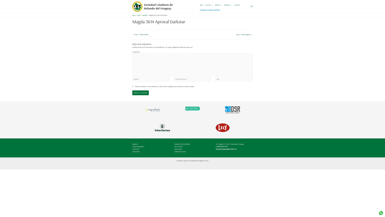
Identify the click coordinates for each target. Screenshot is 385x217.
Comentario (136, 52)
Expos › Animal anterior (141, 34)
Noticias (217, 5)
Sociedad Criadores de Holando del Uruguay (158, 6)
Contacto (237, 5)
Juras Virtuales (178, 146)
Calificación (135, 149)
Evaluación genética (138, 146)
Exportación (136, 152)
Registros (135, 144)
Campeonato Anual (180, 152)
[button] (212, 5)
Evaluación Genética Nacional (209, 10)
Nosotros (227, 5)
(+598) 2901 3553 (222, 146)
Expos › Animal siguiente (244, 34)
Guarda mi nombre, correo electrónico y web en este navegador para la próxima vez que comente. (165, 86)
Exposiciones (178, 149)
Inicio (201, 5)
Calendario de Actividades (182, 144)
